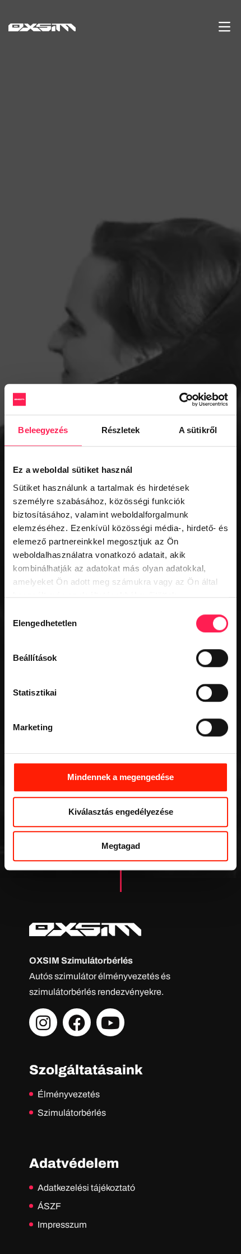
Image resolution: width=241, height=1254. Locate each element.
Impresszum (62, 1224)
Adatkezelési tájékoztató (86, 1187)
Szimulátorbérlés (72, 1112)
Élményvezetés (69, 1094)
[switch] (212, 658)
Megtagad (120, 846)
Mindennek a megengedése (120, 777)
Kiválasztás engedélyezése (120, 811)
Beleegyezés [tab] (43, 430)
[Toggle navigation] (224, 27)
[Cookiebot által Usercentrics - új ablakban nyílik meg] (179, 399)
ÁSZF (49, 1206)
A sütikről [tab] (198, 430)
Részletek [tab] (120, 430)
